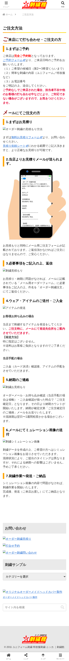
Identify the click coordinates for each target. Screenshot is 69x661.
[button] (62, 607)
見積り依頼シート (14, 145)
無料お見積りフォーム (25, 137)
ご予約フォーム (13, 60)
